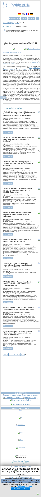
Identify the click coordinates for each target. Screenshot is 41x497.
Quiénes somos (14, 18)
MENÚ (3, 98)
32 (9, 354)
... (37, 18)
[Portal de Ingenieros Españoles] (16, 7)
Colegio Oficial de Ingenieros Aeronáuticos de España (21, 68)
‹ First (4, 354)
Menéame (7, 49)
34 (14, 354)
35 (17, 354)
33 (12, 354)
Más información (7, 132)
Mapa (24, 18)
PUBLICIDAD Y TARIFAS (21, 408)
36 (19, 354)
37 (21, 354)
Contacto (31, 18)
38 (24, 354)
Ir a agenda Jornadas (21, 26)
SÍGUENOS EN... (21, 393)
